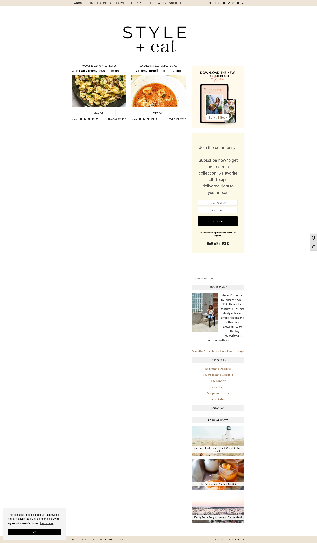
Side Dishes (218, 399)
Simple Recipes (100, 3)
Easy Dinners (218, 381)
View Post (99, 113)
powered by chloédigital (230, 539)
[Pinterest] (219, 3)
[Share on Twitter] (89, 119)
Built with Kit (218, 243)
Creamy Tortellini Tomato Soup (158, 71)
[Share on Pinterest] (93, 119)
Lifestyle (138, 3)
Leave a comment (117, 119)
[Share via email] (81, 119)
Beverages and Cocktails (218, 374)
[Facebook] (233, 3)
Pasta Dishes (218, 387)
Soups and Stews (218, 393)
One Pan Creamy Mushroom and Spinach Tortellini (109, 71)
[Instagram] (215, 3)
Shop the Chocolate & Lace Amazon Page (218, 351)
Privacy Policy (116, 539)
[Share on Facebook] (85, 119)
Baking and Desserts (218, 368)
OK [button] (34, 531)
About (79, 3)
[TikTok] (229, 3)
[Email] (238, 3)
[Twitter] (210, 3)
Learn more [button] (46, 523)
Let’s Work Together (166, 3)
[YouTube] (224, 3)
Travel (121, 3)
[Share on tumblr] (97, 119)
